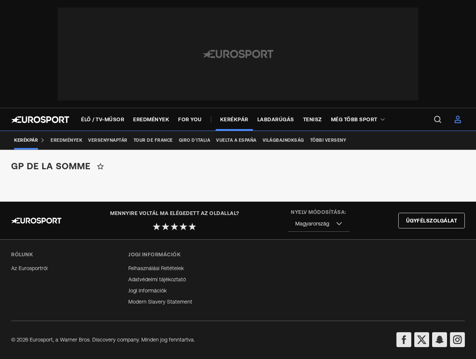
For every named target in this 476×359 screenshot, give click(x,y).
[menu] (438, 119)
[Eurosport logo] (40, 119)
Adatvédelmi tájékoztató (157, 279)
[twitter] (421, 339)
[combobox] (319, 224)
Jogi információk (147, 291)
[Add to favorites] (100, 166)
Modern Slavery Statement (160, 302)
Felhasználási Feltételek (156, 268)
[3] (174, 226)
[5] (192, 226)
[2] (165, 226)
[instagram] (457, 339)
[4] (183, 226)
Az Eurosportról (29, 268)
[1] (156, 226)
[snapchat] (439, 339)
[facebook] (403, 339)
